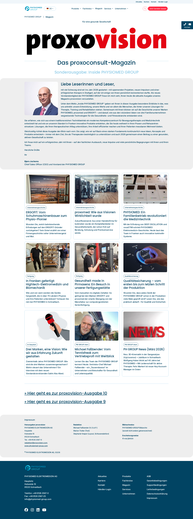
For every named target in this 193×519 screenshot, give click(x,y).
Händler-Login (163, 2)
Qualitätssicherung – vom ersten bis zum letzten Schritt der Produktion (144, 284)
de (51, 9)
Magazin (98, 8)
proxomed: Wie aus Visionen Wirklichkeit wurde (95, 214)
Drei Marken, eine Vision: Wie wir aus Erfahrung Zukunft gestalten (46, 352)
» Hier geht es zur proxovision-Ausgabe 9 (65, 401)
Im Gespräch (31, 345)
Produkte (75, 8)
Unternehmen (120, 8)
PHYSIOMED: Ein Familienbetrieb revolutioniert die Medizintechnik (144, 215)
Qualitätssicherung (131, 276)
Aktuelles (139, 2)
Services (107, 8)
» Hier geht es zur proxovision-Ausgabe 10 (65, 393)
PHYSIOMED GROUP (32, 17)
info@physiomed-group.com (37, 499)
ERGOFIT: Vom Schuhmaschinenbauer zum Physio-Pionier (46, 215)
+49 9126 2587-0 (41, 493)
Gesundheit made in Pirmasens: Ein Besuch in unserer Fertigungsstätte (92, 284)
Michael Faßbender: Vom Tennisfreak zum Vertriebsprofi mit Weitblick (94, 352)
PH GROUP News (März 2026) (143, 349)
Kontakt (153, 2)
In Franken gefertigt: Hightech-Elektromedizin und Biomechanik (47, 284)
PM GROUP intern (82, 345)
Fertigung (30, 276)
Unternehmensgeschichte (36, 208)
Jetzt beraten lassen (158, 8)
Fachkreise (87, 8)
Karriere (146, 2)
